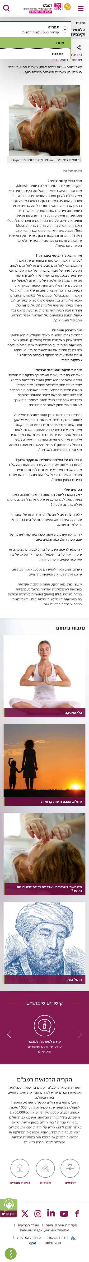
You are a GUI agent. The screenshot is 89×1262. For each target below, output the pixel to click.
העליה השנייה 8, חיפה (61, 1225)
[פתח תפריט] (81, 8)
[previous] (78, 1034)
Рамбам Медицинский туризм (44, 1230)
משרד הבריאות (28, 1225)
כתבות (57, 53)
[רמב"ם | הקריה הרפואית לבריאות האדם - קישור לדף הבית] (41, 9)
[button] (35, 29)
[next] (11, 1034)
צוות (60, 42)
